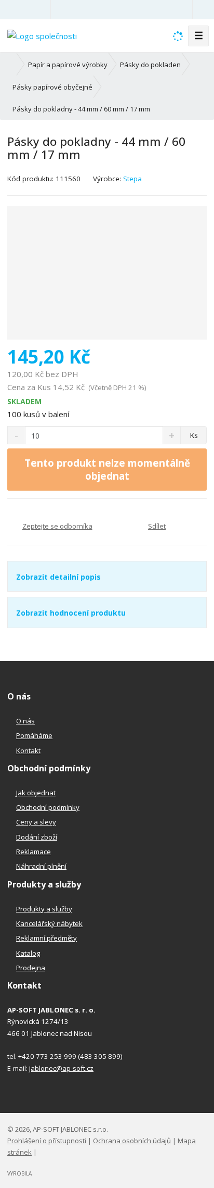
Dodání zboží (36, 837)
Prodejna (30, 967)
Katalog (28, 953)
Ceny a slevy (36, 822)
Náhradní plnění (41, 866)
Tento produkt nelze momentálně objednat (107, 469)
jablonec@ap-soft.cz (61, 1068)
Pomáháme (34, 735)
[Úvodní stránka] (42, 35)
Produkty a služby (44, 909)
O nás (25, 721)
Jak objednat (36, 792)
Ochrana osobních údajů (132, 1140)
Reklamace (33, 851)
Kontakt (28, 750)
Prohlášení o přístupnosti (46, 1140)
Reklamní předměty (46, 938)
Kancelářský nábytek (49, 923)
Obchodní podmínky (47, 807)
